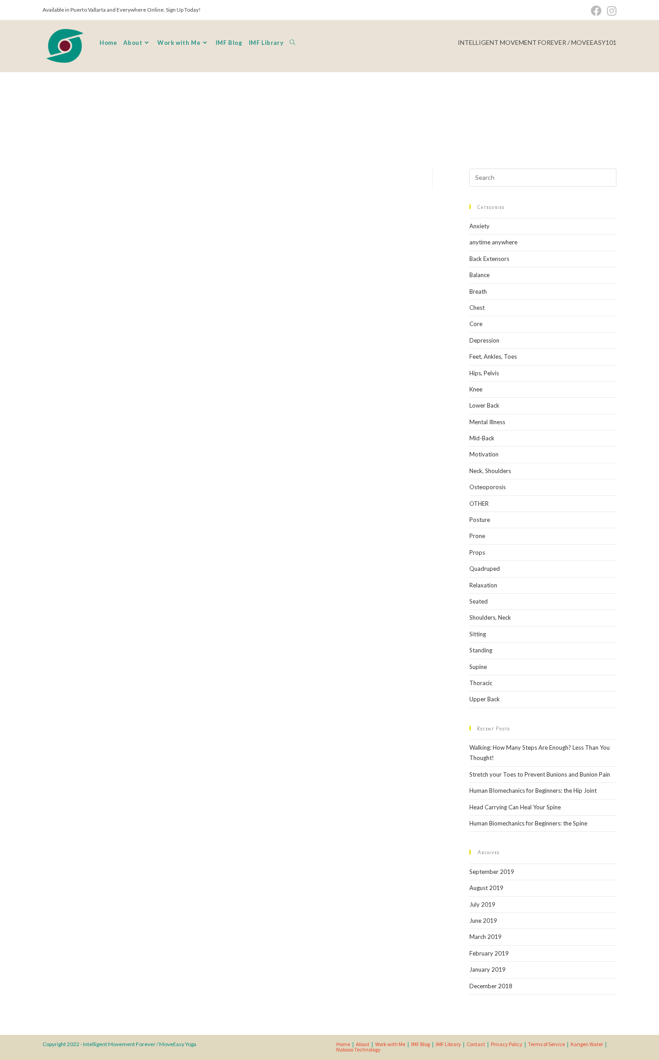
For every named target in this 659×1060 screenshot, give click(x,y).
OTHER (479, 503)
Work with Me (390, 1044)
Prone (477, 535)
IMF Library (448, 1044)
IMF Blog (420, 1044)
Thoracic (480, 682)
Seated (478, 601)
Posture (479, 519)
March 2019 (485, 936)
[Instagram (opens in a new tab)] (610, 10)
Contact (476, 1044)
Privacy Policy (506, 1044)
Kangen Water (587, 1044)
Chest (477, 307)
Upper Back (484, 699)
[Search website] (292, 42)
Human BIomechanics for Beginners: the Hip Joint (533, 790)
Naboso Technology (358, 1049)
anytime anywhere (493, 242)
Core (475, 323)
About (362, 1044)
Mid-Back (481, 438)
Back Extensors (489, 258)
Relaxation (483, 585)
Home (343, 1044)
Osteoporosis (487, 487)
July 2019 (482, 904)
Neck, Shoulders (490, 470)
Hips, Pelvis (484, 373)
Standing (480, 650)
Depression (484, 340)
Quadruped (484, 568)
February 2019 (489, 953)
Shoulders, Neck (490, 617)
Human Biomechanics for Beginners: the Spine (528, 823)
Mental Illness (487, 422)
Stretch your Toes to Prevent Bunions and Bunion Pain (539, 774)
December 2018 (490, 986)
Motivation (484, 454)
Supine (478, 666)
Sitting (477, 634)
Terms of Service (546, 1044)
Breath (478, 291)
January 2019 (487, 969)
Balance (479, 274)
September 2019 (491, 871)
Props (477, 552)
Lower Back (484, 405)
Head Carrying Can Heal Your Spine (515, 807)
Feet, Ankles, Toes (493, 356)
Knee (475, 389)
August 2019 (486, 887)
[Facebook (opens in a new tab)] (596, 10)
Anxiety (479, 226)
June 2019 (483, 920)
